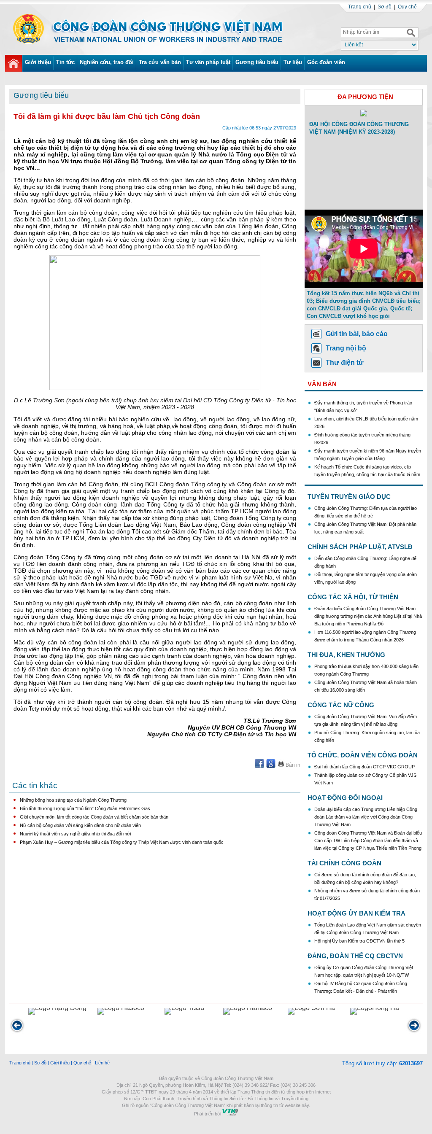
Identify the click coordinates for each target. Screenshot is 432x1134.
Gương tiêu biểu (256, 62)
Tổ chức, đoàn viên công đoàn (363, 755)
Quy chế (407, 7)
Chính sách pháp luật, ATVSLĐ (360, 546)
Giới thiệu (38, 62)
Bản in (292, 765)
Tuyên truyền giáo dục (349, 496)
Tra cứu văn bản (160, 62)
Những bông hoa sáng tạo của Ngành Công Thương (73, 800)
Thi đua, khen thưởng (346, 654)
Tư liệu (293, 62)
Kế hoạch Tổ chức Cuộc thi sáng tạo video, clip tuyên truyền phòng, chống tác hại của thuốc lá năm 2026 (367, 468)
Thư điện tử (345, 362)
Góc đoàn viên (326, 62)
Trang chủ (359, 7)
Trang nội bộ (346, 348)
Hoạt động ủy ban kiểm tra (356, 913)
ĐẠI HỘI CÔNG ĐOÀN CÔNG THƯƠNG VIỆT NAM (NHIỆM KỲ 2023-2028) (359, 128)
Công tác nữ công (341, 704)
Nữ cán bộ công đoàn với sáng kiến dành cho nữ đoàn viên (80, 825)
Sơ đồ (385, 7)
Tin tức (65, 62)
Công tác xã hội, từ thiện (353, 597)
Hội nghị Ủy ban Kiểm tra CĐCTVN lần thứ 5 (360, 940)
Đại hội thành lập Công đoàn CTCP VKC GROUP (364, 766)
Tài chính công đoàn (344, 863)
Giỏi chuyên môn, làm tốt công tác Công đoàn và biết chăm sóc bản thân (94, 816)
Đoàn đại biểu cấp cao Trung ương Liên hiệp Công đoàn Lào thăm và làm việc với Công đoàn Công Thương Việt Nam (365, 817)
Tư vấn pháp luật (208, 62)
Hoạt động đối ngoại (345, 797)
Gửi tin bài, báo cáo (357, 333)
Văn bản (322, 384)
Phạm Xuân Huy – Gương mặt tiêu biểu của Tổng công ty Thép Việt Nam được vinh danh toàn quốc (122, 842)
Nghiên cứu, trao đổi (107, 62)
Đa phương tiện (365, 96)
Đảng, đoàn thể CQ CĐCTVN (355, 955)
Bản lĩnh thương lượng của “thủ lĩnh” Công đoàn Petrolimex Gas (85, 808)
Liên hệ (102, 1062)
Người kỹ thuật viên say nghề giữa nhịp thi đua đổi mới (75, 833)
